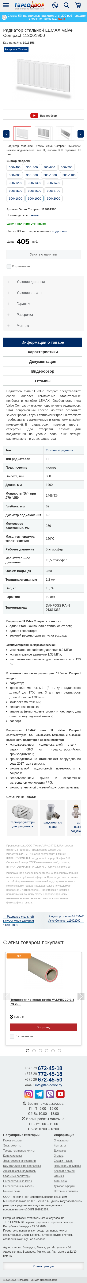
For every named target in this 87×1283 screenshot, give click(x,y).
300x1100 (69, 175)
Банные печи (11, 1191)
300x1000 (50, 175)
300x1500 (15, 190)
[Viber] (50, 1094)
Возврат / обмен (64, 1170)
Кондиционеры (12, 1155)
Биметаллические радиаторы (22, 1165)
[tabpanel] (43, 999)
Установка (60, 1181)
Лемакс (34, 215)
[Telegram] (39, 1094)
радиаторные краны (53, 824)
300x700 (66, 167)
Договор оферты (64, 1186)
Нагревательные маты (17, 1181)
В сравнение (21, 266)
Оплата (58, 1155)
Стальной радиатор (60, 450)
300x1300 (34, 183)
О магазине (61, 1140)
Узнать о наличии (43, 254)
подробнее (59, 231)
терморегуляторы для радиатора (23, 824)
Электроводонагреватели (19, 1160)
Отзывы (59, 1176)
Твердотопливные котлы (18, 1150)
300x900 (32, 175)
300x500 (32, 167)
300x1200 (15, 183)
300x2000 (53, 198)
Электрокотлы (12, 1145)
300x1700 (53, 190)
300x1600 (34, 190)
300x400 (14, 167)
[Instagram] (28, 1094)
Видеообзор (48, 115)
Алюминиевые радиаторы (19, 1170)
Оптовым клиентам (66, 1191)
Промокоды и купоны (67, 1165)
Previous (6, 997)
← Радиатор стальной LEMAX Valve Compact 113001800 (18, 921)
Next (80, 997)
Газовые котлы (12, 1140)
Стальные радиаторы (16, 1176)
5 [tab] (53, 1051)
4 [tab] (47, 1051)
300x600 (49, 167)
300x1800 (15, 198)
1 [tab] (28, 1051)
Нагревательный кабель (18, 1186)
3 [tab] (40, 1051)
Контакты (60, 1145)
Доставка (60, 1150)
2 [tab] (34, 1051)
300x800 (14, 175)
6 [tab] (59, 1051)
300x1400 (53, 183)
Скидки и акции (63, 1160)
